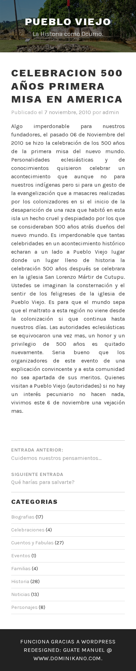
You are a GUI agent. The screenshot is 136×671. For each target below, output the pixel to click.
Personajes (24, 607)
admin (111, 112)
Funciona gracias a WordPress (67, 641)
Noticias (20, 594)
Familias (21, 569)
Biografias (23, 517)
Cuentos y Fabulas (32, 543)
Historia (20, 581)
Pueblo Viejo (68, 21)
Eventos (20, 556)
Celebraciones (28, 530)
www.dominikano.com (67, 658)
